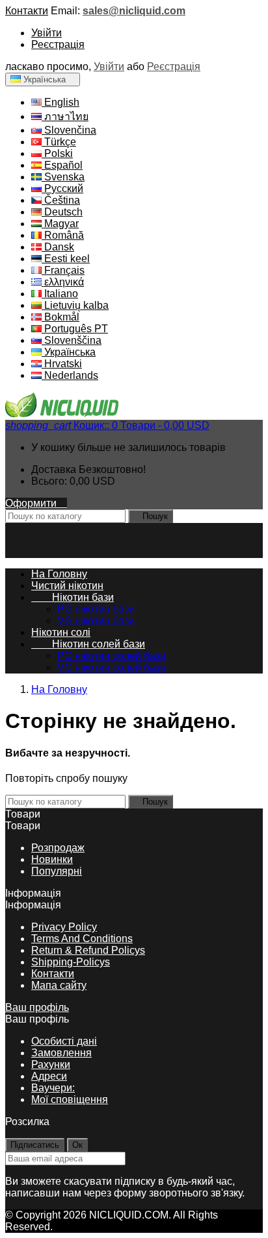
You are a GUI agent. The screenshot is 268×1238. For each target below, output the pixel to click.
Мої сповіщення (69, 1099)
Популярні (56, 871)
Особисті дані (64, 1041)
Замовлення (61, 1052)
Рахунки (50, 1064)
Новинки (52, 859)
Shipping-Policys (70, 961)
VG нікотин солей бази (111, 667)
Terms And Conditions (82, 938)
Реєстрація (58, 44)
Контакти (26, 10)
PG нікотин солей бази (111, 655)
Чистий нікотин (67, 585)
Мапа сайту (59, 985)
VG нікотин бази (96, 620)
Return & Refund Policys (88, 950)
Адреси (49, 1076)
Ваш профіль (37, 1007)
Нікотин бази (72, 597)
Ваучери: (53, 1087)
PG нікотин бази (96, 608)
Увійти (46, 32)
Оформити (36, 503)
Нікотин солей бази (88, 643)
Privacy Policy (64, 926)
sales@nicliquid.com (134, 10)
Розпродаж (58, 847)
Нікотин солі (60, 632)
